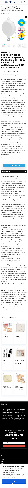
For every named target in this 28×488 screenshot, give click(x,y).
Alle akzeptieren (14, 481)
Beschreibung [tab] (6, 171)
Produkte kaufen (14, 165)
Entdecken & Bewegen (7, 9)
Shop (7, 7)
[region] (14, 476)
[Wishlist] (24, 2)
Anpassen (6, 485)
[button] (26, 17)
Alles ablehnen (19, 485)
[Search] (21, 2)
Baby (13, 7)
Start (2, 7)
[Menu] (2, 2)
